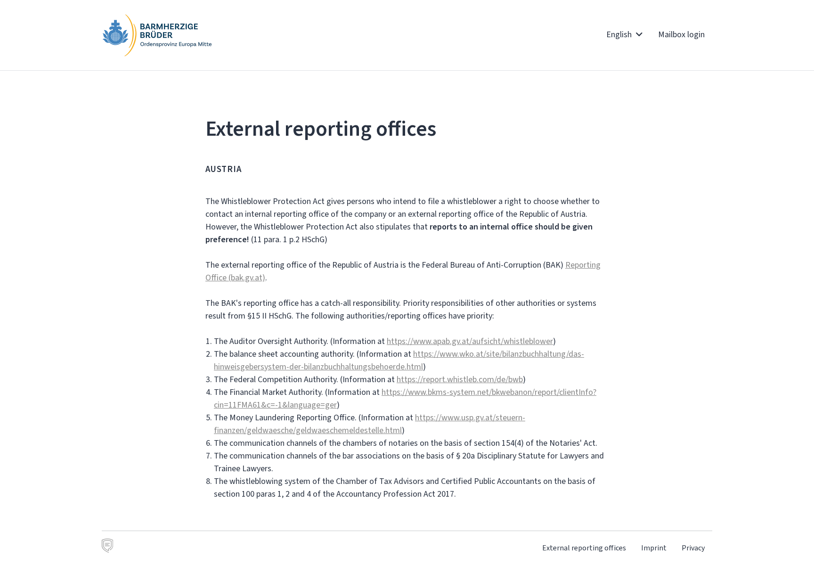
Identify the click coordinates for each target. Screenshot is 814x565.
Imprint (654, 548)
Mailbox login (681, 34)
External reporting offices (584, 548)
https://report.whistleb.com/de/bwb (460, 379)
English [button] (620, 34)
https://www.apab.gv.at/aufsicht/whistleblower (470, 341)
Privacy (693, 548)
